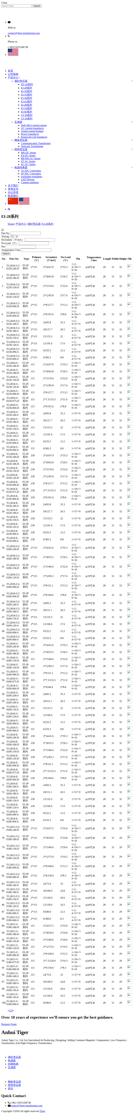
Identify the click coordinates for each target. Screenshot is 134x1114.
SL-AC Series (28, 164)
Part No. (5, 233)
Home (11, 224)
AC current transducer (32, 128)
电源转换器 (20, 167)
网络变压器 (20, 140)
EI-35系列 (26, 94)
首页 (10, 70)
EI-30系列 (26, 91)
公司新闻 (13, 74)
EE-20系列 (27, 84)
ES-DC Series (28, 155)
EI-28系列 (26, 87)
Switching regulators (31, 176)
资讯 (10, 1088)
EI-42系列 (26, 101)
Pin (3, 246)
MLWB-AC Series (30, 158)
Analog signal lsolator (32, 131)
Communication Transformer (36, 143)
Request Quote (9, 1024)
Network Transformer (32, 146)
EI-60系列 (26, 111)
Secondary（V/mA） (12, 239)
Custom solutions (30, 182)
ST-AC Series (28, 161)
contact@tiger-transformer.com (24, 33)
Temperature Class (10, 250)
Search (37, 6)
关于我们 (13, 185)
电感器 (12, 1060)
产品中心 (13, 77)
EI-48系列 (26, 105)
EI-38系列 (26, 98)
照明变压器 (20, 149)
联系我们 (13, 195)
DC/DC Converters (31, 173)
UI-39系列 (26, 118)
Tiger (42, 1111)
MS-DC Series (28, 152)
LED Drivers (27, 179)
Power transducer (30, 134)
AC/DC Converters (31, 170)
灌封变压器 (20, 81)
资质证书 (13, 189)
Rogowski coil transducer (34, 137)
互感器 (18, 122)
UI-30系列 (26, 115)
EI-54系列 (26, 108)
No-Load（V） (9, 243)
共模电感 (13, 1064)
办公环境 (13, 192)
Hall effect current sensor (34, 125)
